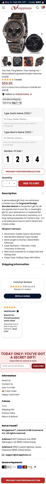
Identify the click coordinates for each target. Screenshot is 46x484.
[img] (10, 307)
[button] (8, 79)
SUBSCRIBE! (38, 366)
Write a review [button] (22, 296)
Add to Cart (31, 183)
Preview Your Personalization (23, 171)
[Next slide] (41, 34)
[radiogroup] (23, 159)
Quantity (7, 177)
